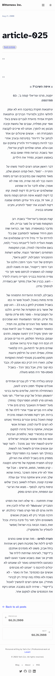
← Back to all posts (14, 606)
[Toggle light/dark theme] (50, 5)
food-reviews (9, 47)
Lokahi (27, 652)
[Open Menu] (43, 5)
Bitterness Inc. (12, 5)
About (27, 665)
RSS (38, 665)
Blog (17, 665)
